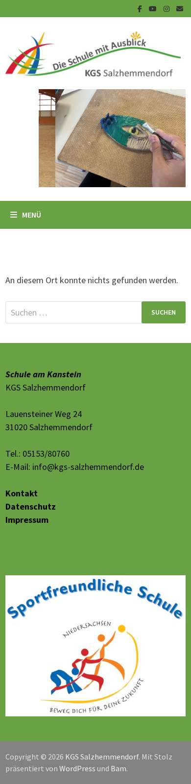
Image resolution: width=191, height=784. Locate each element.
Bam (118, 726)
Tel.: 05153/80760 (37, 453)
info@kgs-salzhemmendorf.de (88, 466)
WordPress (77, 726)
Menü (31, 215)
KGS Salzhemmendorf (102, 714)
